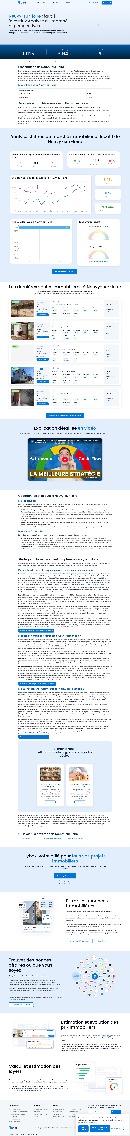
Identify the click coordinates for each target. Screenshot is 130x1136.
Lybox (20, 62)
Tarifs (68, 3)
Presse (36, 1116)
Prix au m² (54, 313)
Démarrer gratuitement (65, 876)
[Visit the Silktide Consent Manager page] (124, 1128)
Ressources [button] (56, 3)
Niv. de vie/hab (76, 308)
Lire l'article (50, 802)
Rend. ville (85, 308)
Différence (54, 308)
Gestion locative (57, 1114)
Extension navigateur (14, 1109)
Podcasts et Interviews (40, 1114)
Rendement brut (109, 309)
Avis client (37, 1111)
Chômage (75, 313)
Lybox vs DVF (72, 1116)
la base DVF (105, 1036)
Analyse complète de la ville (64, 272)
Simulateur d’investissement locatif (18, 1111)
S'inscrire (116, 1112)
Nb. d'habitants (66, 308)
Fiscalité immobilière (58, 1116)
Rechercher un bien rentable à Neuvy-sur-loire (34, 737)
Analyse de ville (13, 1116)
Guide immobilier (57, 1111)
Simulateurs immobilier (75, 1114)
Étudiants (95, 308)
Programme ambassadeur (41, 1109)
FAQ (35, 1119)
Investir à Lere (25, 838)
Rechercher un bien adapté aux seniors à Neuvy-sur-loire (37, 684)
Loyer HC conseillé (67, 313)
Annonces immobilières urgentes (79, 941)
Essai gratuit (107, 3)
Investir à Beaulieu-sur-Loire (52, 838)
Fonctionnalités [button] (40, 3)
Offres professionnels (15, 1121)
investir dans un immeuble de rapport (93, 584)
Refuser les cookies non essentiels (99, 1128)
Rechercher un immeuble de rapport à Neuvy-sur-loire (36, 631)
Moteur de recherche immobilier (17, 1114)
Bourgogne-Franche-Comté (44, 62)
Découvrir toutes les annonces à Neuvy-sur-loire (65, 415)
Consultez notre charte (89, 1122)
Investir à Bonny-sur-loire (75, 838)
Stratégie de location (59, 1109)
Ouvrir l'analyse (42, 314)
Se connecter (93, 3)
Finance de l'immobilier (75, 1109)
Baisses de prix (102, 941)
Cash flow (108, 304)
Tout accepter (83, 1128)
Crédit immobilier (73, 1111)
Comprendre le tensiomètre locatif (98, 261)
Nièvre (55, 62)
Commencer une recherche (21, 1004)
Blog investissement (14, 1119)
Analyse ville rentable (29, 62)
